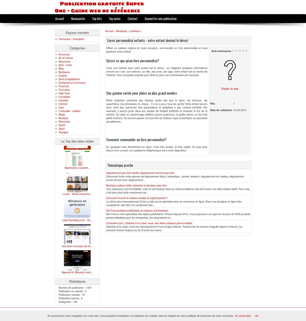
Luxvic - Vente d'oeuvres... (77, 194)
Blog (61, 68)
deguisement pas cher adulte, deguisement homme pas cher (140, 173)
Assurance (64, 61)
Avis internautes (221, 51)
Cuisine (63, 75)
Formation (64, 89)
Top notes (114, 18)
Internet (63, 104)
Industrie (63, 100)
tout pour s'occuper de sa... (77, 246)
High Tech (64, 93)
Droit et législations (69, 79)
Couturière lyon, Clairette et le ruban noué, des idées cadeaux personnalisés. (149, 223)
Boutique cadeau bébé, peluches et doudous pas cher (136, 185)
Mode (62, 114)
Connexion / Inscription (71, 39)
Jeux (61, 107)
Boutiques (64, 72)
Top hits (97, 18)
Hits (212, 103)
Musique (63, 118)
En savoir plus (243, 315)
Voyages (63, 132)
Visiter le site (229, 88)
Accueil (59, 18)
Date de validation (221, 110)
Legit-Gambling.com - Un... (77, 220)
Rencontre (64, 121)
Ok (256, 315)
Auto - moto (65, 65)
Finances (64, 86)
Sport (62, 128)
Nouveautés (78, 18)
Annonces (64, 54)
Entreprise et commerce (72, 82)
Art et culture (66, 58)
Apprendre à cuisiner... (77, 167)
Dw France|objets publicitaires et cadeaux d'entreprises (137, 210)
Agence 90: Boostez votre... (77, 272)
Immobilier (64, 97)
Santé (62, 125)
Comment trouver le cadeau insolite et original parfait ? (137, 198)
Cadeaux (135, 31)
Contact (133, 18)
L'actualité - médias (69, 111)
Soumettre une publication (161, 18)
